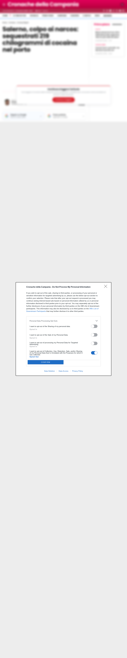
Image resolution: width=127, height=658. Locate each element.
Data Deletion (49, 371)
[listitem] (63, 321)
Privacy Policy (77, 371)
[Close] (106, 287)
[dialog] (63, 329)
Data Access (63, 371)
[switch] (94, 326)
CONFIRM (45, 362)
